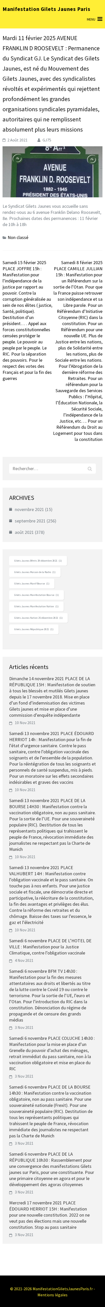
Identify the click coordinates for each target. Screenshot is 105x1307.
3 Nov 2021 (24, 1027)
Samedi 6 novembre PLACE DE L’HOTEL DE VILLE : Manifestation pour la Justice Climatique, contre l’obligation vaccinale (50, 947)
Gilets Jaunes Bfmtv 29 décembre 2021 (38, 560)
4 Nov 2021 (24, 960)
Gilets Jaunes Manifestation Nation (36, 606)
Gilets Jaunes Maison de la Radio (35, 572)
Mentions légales (52, 1294)
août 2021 (24, 532)
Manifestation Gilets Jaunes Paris (46, 9)
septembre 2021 (30, 521)
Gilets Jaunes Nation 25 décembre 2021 (38, 617)
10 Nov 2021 (25, 722)
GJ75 (47, 139)
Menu (91, 19)
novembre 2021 (29, 509)
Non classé (18, 237)
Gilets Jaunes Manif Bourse (31, 583)
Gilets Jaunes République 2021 (34, 629)
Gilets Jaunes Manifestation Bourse (36, 595)
